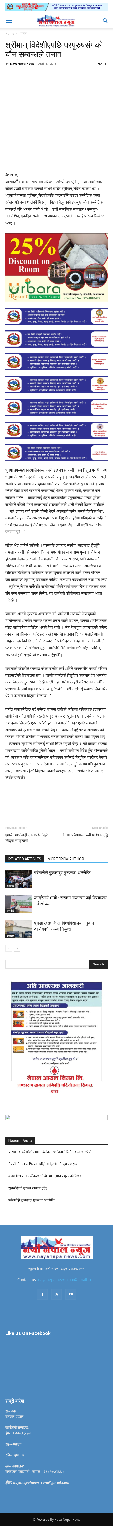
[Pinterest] (51, 75)
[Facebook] (27, 75)
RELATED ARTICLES (24, 859)
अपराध (23, 33)
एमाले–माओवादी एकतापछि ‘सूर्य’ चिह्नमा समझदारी (26, 838)
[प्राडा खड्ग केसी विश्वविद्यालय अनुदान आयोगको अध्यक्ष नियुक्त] (18, 929)
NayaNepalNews (22, 63)
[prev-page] (8, 948)
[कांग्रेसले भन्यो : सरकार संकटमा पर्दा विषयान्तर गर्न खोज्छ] (18, 904)
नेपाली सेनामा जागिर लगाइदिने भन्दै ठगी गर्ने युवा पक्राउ (42, 1164)
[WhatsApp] (63, 75)
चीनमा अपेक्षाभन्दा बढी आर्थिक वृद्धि (84, 835)
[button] (9, 21)
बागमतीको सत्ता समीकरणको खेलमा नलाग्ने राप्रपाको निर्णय (45, 1176)
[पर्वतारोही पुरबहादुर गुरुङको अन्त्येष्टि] (18, 879)
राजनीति (10, 910)
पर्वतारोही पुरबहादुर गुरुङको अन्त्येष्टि (62, 872)
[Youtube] (70, 1294)
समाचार (10, 885)
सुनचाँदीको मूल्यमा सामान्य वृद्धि (27, 1188)
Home (9, 33)
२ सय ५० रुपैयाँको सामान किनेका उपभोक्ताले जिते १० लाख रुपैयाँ (49, 1152)
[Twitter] (39, 75)
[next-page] (17, 948)
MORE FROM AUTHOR (66, 859)
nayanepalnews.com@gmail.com (67, 1279)
